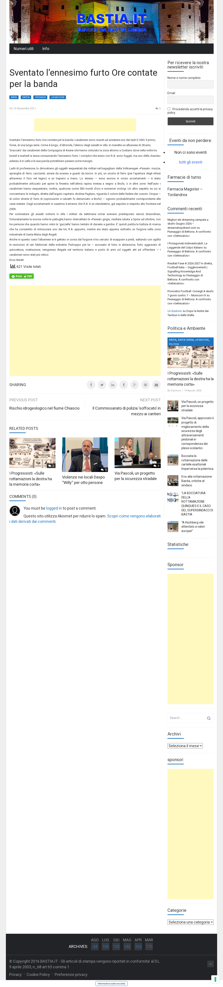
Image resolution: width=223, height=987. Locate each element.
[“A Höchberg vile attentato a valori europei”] (172, 526)
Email (171, 93)
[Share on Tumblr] (123, 384)
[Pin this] (145, 384)
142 (127, 946)
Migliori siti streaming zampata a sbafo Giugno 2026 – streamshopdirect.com (187, 223)
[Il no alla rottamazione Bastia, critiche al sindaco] (172, 480)
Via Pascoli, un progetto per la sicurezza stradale (197, 406)
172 (149, 946)
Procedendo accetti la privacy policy (190, 110)
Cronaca (40, 97)
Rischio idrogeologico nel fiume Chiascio (44, 408)
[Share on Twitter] (102, 384)
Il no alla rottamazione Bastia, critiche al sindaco (196, 481)
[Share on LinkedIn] (112, 384)
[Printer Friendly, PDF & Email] (21, 276)
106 (105, 946)
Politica (174, 344)
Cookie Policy (38, 974)
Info (45, 48)
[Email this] (156, 384)
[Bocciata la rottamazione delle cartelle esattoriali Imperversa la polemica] (172, 460)
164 (138, 946)
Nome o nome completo (184, 78)
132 (116, 946)
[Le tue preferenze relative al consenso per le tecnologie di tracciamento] (215, 979)
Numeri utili (24, 48)
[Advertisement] (85, 124)
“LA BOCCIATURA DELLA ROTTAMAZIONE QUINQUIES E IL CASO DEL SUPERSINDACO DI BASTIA (197, 503)
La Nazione (57, 97)
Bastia (26, 97)
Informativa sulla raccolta (111, 983)
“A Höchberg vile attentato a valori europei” (193, 527)
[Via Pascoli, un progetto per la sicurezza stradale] (172, 405)
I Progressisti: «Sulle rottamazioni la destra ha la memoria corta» (30, 478)
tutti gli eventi (190, 162)
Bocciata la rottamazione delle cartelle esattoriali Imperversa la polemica (197, 462)
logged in (54, 508)
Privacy (15, 974)
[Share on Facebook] (91, 384)
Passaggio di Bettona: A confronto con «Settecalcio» (185, 279)
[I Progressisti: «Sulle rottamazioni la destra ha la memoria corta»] (190, 352)
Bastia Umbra (186, 340)
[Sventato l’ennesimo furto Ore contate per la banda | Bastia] (111, 21)
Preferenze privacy (71, 974)
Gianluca (176, 390)
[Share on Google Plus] (134, 384)
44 (95, 946)
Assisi (14, 97)
